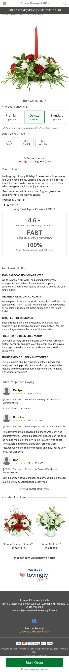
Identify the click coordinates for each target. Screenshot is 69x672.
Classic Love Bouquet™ (36, 469)
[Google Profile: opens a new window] (34, 621)
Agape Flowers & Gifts (35, 3)
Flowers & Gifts (17, 14)
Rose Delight (31, 426)
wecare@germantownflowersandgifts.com (34, 610)
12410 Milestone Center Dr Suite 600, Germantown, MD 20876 (34, 603)
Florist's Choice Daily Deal (37, 399)
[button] (62, 664)
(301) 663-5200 (34, 607)
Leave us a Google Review (34, 631)
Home (5, 14)
